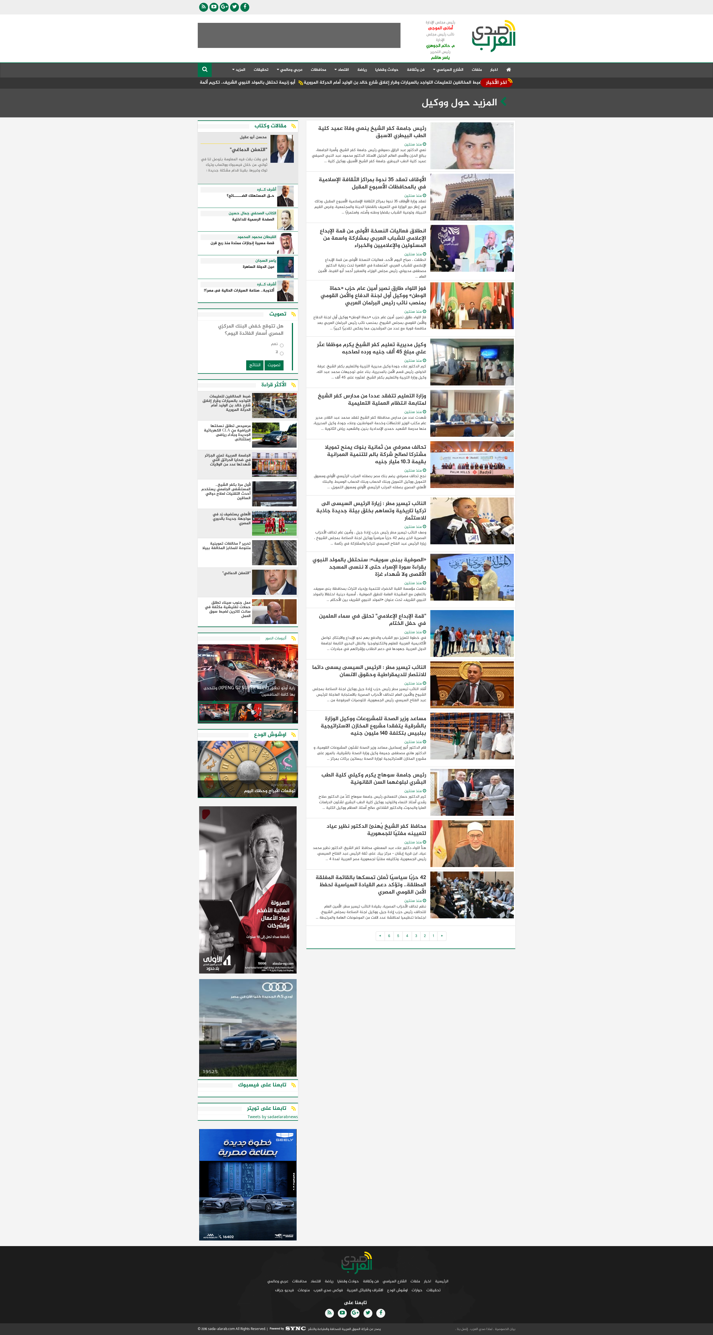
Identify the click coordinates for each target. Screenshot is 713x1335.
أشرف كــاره (266, 190)
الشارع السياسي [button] (449, 70)
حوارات (417, 1290)
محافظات (318, 70)
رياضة (362, 70)
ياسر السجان (265, 261)
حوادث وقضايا (387, 70)
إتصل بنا (462, 1329)
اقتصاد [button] (343, 70)
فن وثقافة (416, 70)
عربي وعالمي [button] (290, 70)
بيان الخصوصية (504, 1329)
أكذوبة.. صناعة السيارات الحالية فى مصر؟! (239, 291)
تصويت (274, 365)
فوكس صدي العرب (328, 1290)
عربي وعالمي (277, 1281)
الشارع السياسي (395, 1281)
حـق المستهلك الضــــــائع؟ (250, 196)
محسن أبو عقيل (253, 137)
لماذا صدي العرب (481, 1329)
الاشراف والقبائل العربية (365, 1290)
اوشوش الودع (397, 1290)
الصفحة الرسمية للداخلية (253, 220)
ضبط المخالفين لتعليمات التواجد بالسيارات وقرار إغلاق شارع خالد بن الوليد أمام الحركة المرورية (453, 82)
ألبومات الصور (275, 638)
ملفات (477, 70)
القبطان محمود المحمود (256, 237)
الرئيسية (441, 1281)
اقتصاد (316, 1281)
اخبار (494, 70)
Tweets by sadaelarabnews (273, 1117)
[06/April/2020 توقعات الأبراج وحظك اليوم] (248, 770)
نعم (274, 345)
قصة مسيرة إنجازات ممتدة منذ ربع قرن (242, 243)
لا (277, 353)
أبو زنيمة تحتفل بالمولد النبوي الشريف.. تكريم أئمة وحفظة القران (294, 82)
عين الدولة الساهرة (258, 267)
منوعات (304, 1290)
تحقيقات (261, 70)
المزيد (240, 70)
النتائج (254, 365)
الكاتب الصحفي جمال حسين (252, 213)
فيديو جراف (284, 1290)
